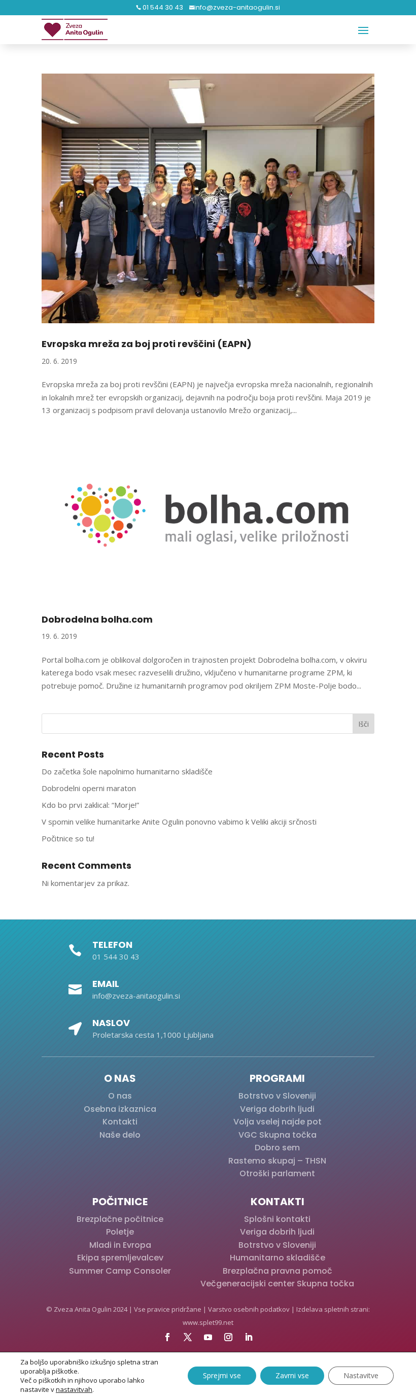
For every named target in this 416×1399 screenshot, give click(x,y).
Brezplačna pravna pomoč (277, 1271)
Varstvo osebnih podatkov (249, 1309)
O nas (120, 1096)
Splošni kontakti (277, 1219)
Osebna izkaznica (120, 1109)
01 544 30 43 (162, 7)
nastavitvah (74, 1389)
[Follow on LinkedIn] (248, 1337)
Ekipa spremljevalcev (120, 1258)
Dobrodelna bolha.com (97, 619)
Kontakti (119, 1122)
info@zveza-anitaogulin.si (237, 7)
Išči (363, 724)
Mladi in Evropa (120, 1245)
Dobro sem (277, 1147)
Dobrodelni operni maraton (89, 788)
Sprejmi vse (222, 1375)
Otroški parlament (277, 1173)
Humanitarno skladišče (277, 1258)
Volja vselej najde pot (277, 1122)
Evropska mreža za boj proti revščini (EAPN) (147, 343)
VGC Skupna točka (277, 1135)
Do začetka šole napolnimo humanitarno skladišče (127, 771)
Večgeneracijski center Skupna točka (277, 1283)
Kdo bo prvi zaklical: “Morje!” (90, 805)
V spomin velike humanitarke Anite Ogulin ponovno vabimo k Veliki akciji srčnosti (179, 821)
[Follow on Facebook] (167, 1337)
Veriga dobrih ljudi (277, 1109)
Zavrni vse (292, 1375)
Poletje (120, 1232)
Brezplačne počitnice (120, 1219)
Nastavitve (360, 1375)
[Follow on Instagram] (228, 1337)
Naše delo (120, 1135)
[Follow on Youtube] (208, 1337)
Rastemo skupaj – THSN (277, 1161)
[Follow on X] (188, 1337)
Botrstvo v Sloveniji (277, 1096)
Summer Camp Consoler (120, 1271)
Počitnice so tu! (68, 838)
